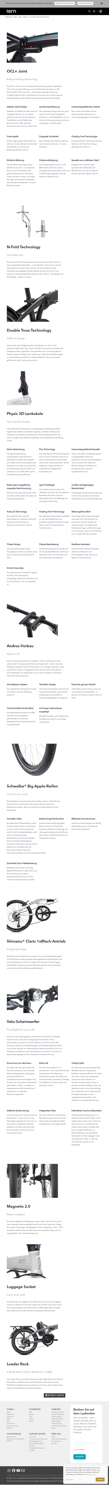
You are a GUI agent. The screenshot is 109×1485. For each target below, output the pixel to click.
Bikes (15, 17)
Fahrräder (34, 1409)
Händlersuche (11, 1437)
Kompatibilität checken (37, 1448)
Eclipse (31, 1414)
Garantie (32, 1446)
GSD (8, 1412)
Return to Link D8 (55, 1395)
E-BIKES (10, 1409)
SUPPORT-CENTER (37, 1434)
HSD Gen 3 (10, 1414)
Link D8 (25, 17)
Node (31, 1419)
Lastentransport (57, 1416)
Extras (53, 1428)
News (53, 1437)
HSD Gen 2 (10, 1416)
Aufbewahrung (57, 1423)
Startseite (8, 17)
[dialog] (85, 1474)
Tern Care (32, 1437)
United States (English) (64, 3)
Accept (100, 1479)
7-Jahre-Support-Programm (38, 1439)
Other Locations (85, 3)
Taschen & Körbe (57, 1419)
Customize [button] (69, 1479)
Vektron (9, 1428)
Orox (8, 1421)
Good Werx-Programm (59, 1439)
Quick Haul (10, 1423)
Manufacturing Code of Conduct (51, 1481)
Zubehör (56, 1409)
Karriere (54, 1443)
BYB (30, 1412)
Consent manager (33, 1481)
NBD (8, 1419)
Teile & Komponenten (59, 1426)
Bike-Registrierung (35, 1441)
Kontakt (31, 1450)
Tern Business (56, 1441)
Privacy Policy (21, 1481)
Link (20, 17)
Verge (31, 1421)
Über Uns (56, 1434)
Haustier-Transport (58, 1414)
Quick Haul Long (12, 1426)
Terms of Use (11, 1481)
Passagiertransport (58, 1412)
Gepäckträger (56, 1421)
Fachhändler (14, 1434)
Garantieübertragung (36, 1443)
